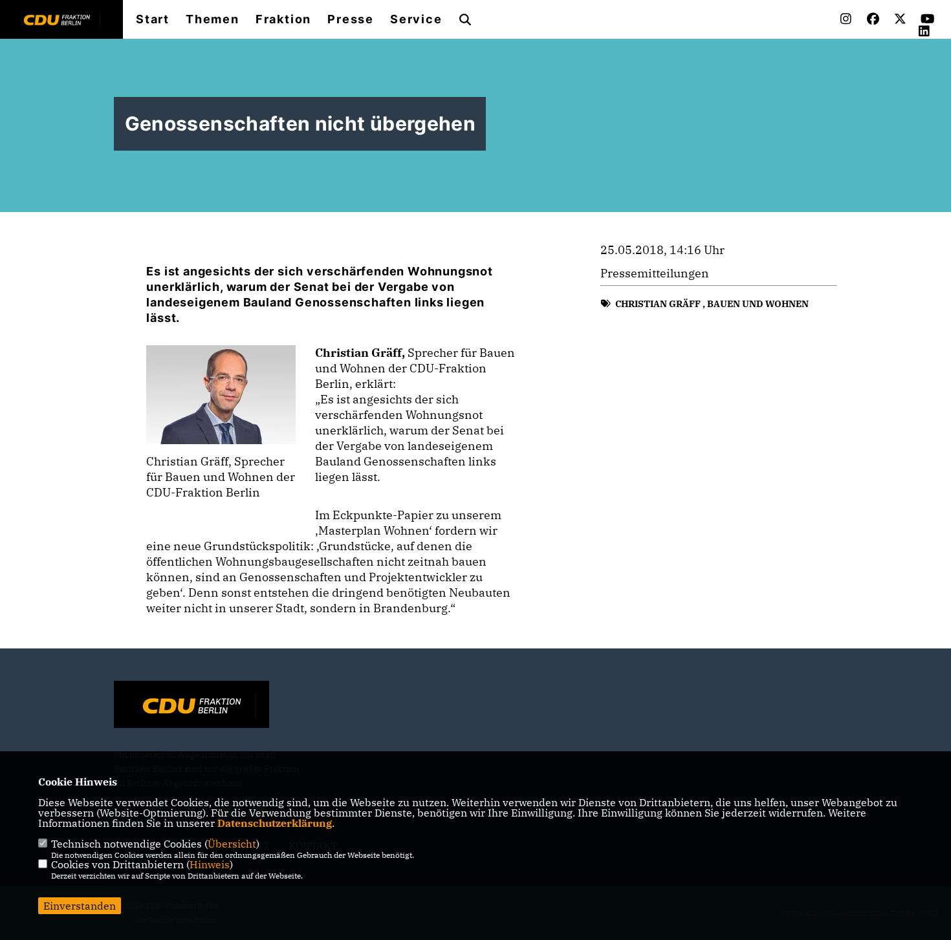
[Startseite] (191, 706)
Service (416, 19)
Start (152, 19)
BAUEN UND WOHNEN (758, 304)
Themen (212, 19)
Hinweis (210, 864)
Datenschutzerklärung (274, 823)
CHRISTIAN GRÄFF (658, 304)
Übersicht (232, 843)
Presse (350, 19)
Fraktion (283, 19)
